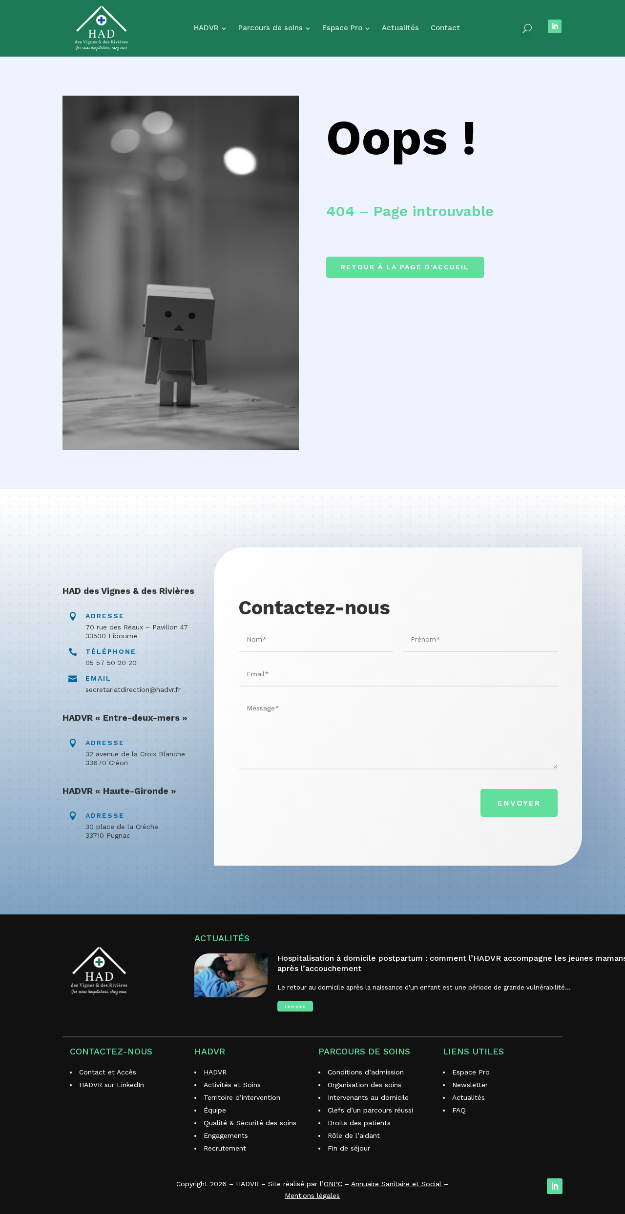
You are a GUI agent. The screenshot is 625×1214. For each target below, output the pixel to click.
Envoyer (519, 803)
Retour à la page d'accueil (405, 267)
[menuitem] (210, 28)
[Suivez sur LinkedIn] (555, 26)
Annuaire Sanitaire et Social (396, 1184)
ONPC (333, 1184)
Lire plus (295, 1006)
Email (98, 678)
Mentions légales (312, 1195)
